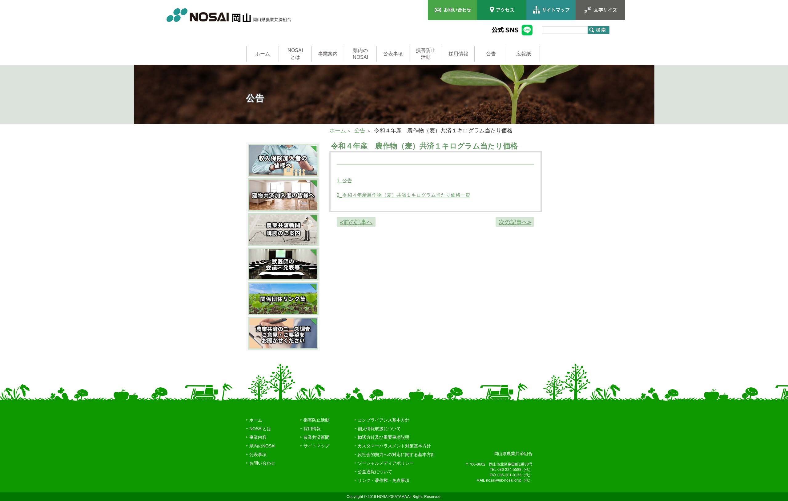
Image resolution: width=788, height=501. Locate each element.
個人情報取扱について (379, 428)
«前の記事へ (356, 222)
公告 (491, 53)
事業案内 (328, 53)
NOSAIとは (295, 54)
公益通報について (375, 471)
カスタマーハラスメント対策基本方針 (394, 445)
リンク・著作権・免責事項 (383, 480)
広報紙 (523, 53)
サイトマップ (316, 445)
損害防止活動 (426, 54)
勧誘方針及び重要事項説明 (383, 437)
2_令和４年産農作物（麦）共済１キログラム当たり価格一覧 (403, 195)
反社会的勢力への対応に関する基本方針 (396, 454)
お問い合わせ (262, 463)
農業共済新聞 (316, 437)
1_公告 (344, 180)
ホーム (262, 53)
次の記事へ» (515, 222)
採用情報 (458, 53)
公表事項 (393, 53)
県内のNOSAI (360, 54)
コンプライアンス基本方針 (383, 420)
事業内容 (258, 437)
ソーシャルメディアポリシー (386, 463)
